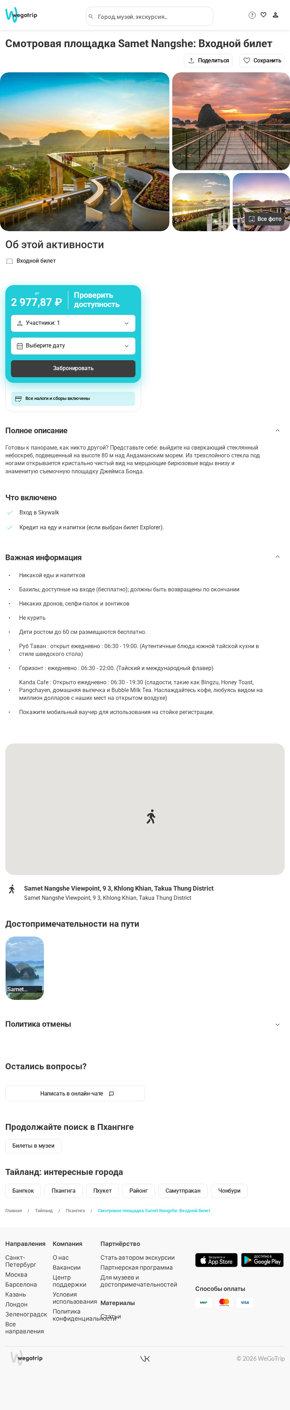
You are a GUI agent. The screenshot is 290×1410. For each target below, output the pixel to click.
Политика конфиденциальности (84, 1315)
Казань (15, 1294)
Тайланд (44, 1210)
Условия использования (75, 1298)
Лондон (16, 1304)
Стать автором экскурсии (137, 1257)
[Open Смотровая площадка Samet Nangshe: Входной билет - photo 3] (201, 202)
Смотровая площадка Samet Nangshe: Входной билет (154, 1210)
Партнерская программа (136, 1267)
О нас (61, 1257)
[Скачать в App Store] (216, 1261)
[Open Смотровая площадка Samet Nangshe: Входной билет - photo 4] (261, 202)
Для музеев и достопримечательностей (138, 1281)
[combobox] (152, 16)
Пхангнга (75, 1210)
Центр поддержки (69, 1281)
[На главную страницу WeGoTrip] (25, 15)
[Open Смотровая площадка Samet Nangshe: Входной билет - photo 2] (231, 121)
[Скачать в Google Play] (262, 1261)
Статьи (110, 1316)
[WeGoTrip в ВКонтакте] (145, 1358)
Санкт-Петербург (20, 1261)
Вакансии (67, 1267)
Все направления (24, 1327)
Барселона (21, 1284)
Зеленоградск (26, 1314)
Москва (16, 1274)
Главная (13, 1210)
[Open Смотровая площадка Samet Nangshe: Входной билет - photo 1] (84, 151)
